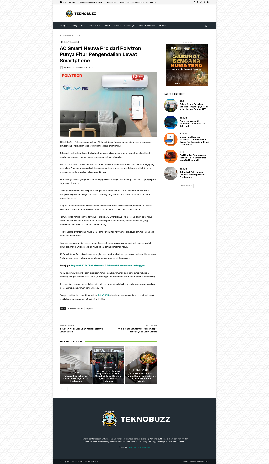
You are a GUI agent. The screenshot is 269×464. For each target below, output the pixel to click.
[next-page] (66, 389)
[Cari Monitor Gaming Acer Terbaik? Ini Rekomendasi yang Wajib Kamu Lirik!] (171, 156)
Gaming (183, 152)
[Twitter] (201, 2)
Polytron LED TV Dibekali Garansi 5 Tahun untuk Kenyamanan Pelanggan (108, 265)
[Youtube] (207, 2)
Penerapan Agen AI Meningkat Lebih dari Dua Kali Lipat (193, 123)
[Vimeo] (204, 2)
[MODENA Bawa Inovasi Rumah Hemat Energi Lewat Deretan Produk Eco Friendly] (141, 365)
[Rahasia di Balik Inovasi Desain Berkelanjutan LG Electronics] (76, 365)
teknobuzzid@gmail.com (139, 447)
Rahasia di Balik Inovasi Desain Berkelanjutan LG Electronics (75, 378)
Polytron (89, 309)
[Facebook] (194, 2)
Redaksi (70, 67)
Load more (185, 186)
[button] (206, 25)
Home (62, 35)
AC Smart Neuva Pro (75, 309)
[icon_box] (151, 2)
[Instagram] (197, 2)
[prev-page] (61, 389)
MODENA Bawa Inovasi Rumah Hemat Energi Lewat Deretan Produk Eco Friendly (141, 377)
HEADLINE (75, 372)
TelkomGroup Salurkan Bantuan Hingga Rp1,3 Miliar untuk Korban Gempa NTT (194, 107)
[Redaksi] (62, 67)
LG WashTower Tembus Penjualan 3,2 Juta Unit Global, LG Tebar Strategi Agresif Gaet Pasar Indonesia (108, 376)
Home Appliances (73, 35)
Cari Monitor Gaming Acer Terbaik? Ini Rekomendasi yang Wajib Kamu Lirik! (193, 158)
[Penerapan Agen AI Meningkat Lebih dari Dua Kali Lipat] (171, 122)
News (182, 101)
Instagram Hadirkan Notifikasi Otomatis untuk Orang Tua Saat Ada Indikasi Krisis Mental (194, 141)
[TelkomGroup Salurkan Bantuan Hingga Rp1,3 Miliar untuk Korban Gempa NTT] (171, 105)
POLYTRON (103, 295)
